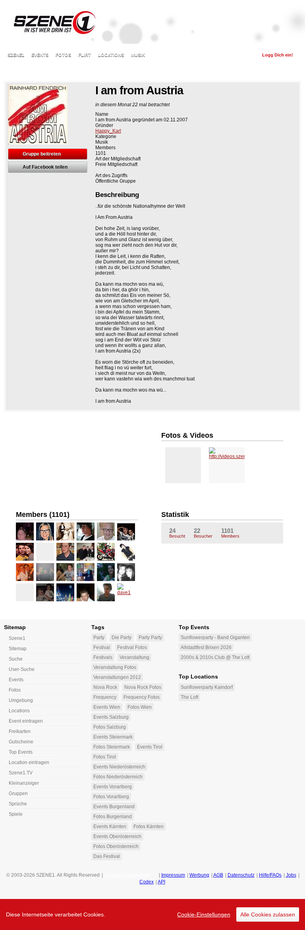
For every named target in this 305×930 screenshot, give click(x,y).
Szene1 (17, 638)
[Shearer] (65, 552)
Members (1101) (42, 515)
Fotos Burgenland (112, 816)
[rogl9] (25, 572)
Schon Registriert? (230, 55)
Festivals (102, 657)
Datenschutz (241, 875)
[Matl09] (65, 531)
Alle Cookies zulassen (267, 914)
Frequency (104, 697)
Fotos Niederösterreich (118, 777)
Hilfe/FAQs (270, 875)
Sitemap (18, 648)
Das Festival (106, 856)
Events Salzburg (111, 717)
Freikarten (20, 731)
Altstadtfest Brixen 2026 (206, 647)
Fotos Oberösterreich (116, 846)
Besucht (177, 532)
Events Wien (106, 707)
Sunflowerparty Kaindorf (207, 687)
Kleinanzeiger (24, 783)
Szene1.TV (21, 773)
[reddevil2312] (45, 592)
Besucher (203, 532)
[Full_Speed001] (65, 592)
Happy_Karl (108, 131)
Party (98, 637)
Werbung (199, 875)
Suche (16, 659)
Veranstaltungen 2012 (117, 677)
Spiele (16, 814)
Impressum (173, 875)
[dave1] (126, 592)
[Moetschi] (65, 572)
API (161, 882)
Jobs (291, 875)
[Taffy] (86, 592)
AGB (218, 875)
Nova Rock (105, 687)
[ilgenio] (126, 531)
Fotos (63, 55)
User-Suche (22, 669)
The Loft (189, 697)
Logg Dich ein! (277, 55)
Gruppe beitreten (42, 154)
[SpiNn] (126, 572)
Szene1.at (50, 22)
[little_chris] (45, 572)
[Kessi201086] (45, 531)
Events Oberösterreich (117, 836)
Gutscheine (21, 742)
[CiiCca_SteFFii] (106, 572)
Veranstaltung (134, 657)
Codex (146, 882)
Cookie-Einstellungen (203, 914)
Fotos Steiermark (111, 747)
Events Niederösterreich (119, 767)
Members (230, 532)
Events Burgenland (114, 806)
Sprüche (18, 804)
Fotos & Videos (187, 435)
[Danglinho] (25, 592)
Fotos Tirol (104, 757)
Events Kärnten (109, 826)
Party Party (150, 637)
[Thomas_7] (45, 552)
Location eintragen (29, 762)
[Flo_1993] (86, 552)
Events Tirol (149, 747)
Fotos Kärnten (148, 826)
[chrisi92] (106, 592)
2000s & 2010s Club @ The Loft (215, 657)
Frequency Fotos (142, 697)
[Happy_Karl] (25, 531)
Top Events (21, 752)
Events (39, 55)
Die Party (121, 637)
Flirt (84, 55)
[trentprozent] (106, 552)
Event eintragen (26, 721)
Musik (138, 55)
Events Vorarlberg (112, 787)
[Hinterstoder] (106, 531)
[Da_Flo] (25, 552)
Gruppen (18, 793)
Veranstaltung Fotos (114, 667)
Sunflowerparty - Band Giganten (215, 637)
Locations (111, 55)
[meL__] (126, 552)
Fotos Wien (139, 707)
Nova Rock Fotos (142, 687)
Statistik (175, 515)
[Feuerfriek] (86, 572)
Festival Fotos (132, 647)
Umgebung (21, 700)
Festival (101, 647)
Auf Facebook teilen (45, 167)
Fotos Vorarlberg (111, 796)
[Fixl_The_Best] (86, 531)
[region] (152, 914)
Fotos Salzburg (109, 727)
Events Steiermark (113, 737)
